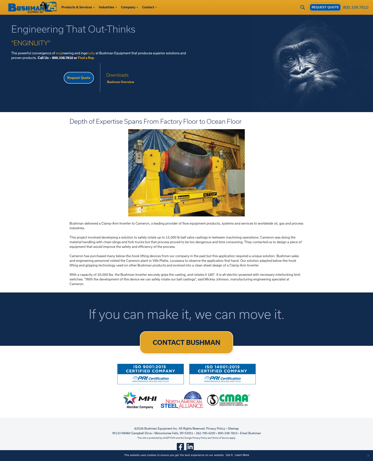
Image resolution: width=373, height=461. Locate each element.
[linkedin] (190, 446)
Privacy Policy (215, 428)
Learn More (242, 455)
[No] (368, 456)
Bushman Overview (120, 82)
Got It (229, 455)
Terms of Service (220, 438)
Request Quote (78, 78)
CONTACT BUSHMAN (186, 342)
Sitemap (233, 428)
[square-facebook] (180, 446)
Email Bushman (250, 433)
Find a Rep (86, 58)
